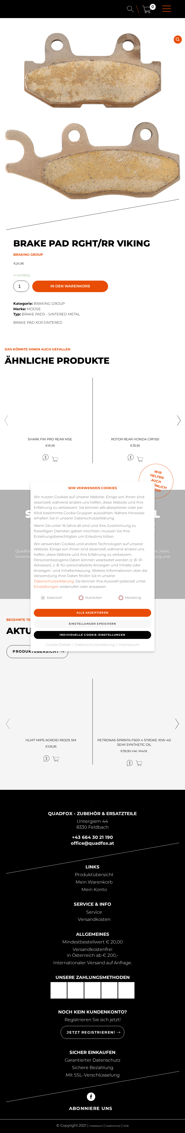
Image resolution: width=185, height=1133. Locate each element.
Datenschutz (113, 1125)
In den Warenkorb (70, 286)
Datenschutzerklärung (54, 581)
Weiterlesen (69, 456)
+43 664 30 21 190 (92, 837)
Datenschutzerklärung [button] (95, 645)
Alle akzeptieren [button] (92, 612)
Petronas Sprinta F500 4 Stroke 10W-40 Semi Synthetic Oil (134, 742)
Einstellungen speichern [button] (92, 623)
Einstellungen (46, 586)
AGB (126, 1125)
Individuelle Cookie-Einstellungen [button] (92, 634)
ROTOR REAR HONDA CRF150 (135, 439)
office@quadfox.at (92, 843)
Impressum (96, 1125)
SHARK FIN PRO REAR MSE (50, 439)
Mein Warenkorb (94, 882)
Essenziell (54, 598)
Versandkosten (94, 919)
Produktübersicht (94, 874)
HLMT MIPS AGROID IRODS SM (50, 740)
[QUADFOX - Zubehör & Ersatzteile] (26, 10)
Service (94, 912)
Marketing (133, 598)
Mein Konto (94, 889)
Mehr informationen (29, 457)
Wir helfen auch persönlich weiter (155, 481)
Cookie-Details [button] (59, 645)
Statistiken (93, 598)
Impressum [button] (129, 645)
